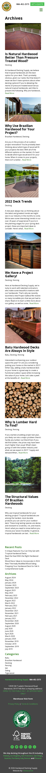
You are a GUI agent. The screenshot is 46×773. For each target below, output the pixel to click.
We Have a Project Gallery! (19, 274)
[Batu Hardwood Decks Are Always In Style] (23, 342)
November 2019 (11, 641)
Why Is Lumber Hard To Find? (21, 424)
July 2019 (9, 649)
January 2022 (10, 608)
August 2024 (10, 577)
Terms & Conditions (29, 704)
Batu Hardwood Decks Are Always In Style (22, 349)
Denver (27, 758)
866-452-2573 (23, 4)
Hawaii (6, 755)
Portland (15, 758)
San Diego (38, 755)
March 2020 (10, 636)
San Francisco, (27, 755)
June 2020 (9, 631)
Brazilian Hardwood (13, 136)
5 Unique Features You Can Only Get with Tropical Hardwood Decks (22, 552)
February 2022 (11, 605)
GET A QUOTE (37, 4)
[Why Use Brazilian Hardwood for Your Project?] (23, 120)
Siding (7, 670)
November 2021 (11, 613)
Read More (9, 93)
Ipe (6, 668)
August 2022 (10, 600)
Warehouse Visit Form (23, 699)
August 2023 (10, 590)
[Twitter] (16, 747)
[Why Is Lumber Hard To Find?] (23, 417)
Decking (8, 65)
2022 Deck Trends (18, 201)
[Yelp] (30, 747)
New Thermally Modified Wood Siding (20, 563)
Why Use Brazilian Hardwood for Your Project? (20, 129)
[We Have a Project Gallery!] (23, 267)
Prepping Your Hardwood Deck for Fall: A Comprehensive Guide (22, 567)
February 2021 (11, 616)
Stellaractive (28, 770)
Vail (21, 758)
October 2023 (10, 585)
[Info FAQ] (34, 747)
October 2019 (10, 644)
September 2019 (12, 646)
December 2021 (11, 610)
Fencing (16, 280)
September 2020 (12, 623)
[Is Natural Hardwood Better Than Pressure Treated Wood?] (23, 48)
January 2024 (10, 582)
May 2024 (9, 580)
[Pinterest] (25, 747)
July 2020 (9, 628)
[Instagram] (21, 747)
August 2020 (10, 626)
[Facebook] (12, 747)
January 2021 (10, 618)
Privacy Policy (13, 704)
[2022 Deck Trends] (22, 196)
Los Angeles (15, 755)
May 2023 (9, 593)
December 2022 (11, 598)
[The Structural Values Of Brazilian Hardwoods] (23, 491)
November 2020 (11, 621)
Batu (7, 355)
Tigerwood (9, 673)
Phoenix (38, 758)
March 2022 (10, 603)
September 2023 (12, 588)
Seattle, (7, 758)
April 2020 (9, 633)
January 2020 (10, 639)
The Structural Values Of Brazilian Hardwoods (21, 500)
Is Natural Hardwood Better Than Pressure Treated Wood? (21, 57)
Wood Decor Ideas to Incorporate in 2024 (22, 561)
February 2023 (11, 595)
